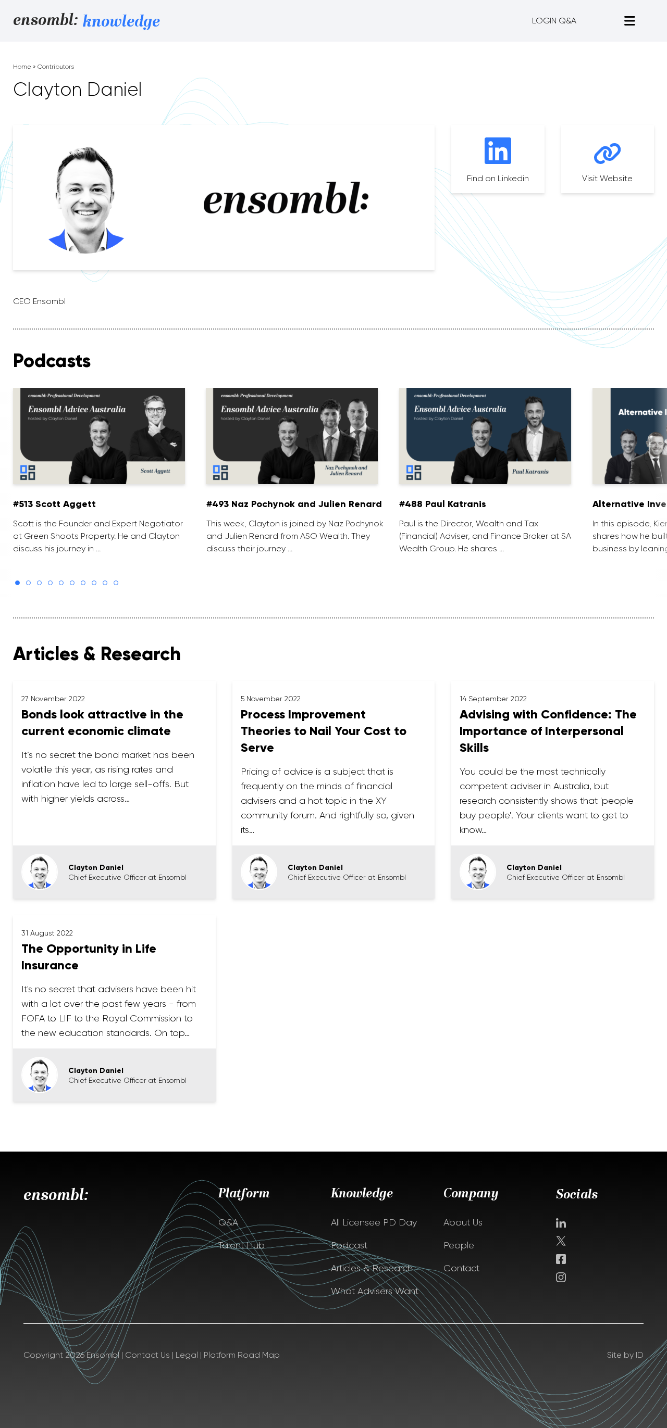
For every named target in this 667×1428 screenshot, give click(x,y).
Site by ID (625, 1355)
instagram (561, 1277)
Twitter (562, 1241)
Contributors (56, 66)
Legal (187, 1355)
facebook (561, 1259)
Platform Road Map (242, 1355)
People (458, 1245)
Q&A (228, 1222)
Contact (461, 1268)
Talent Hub (241, 1245)
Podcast (349, 1245)
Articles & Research (372, 1268)
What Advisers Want (374, 1291)
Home (22, 66)
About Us (463, 1222)
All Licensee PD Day (374, 1222)
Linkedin (561, 1223)
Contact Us (147, 1355)
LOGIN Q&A (554, 21)
